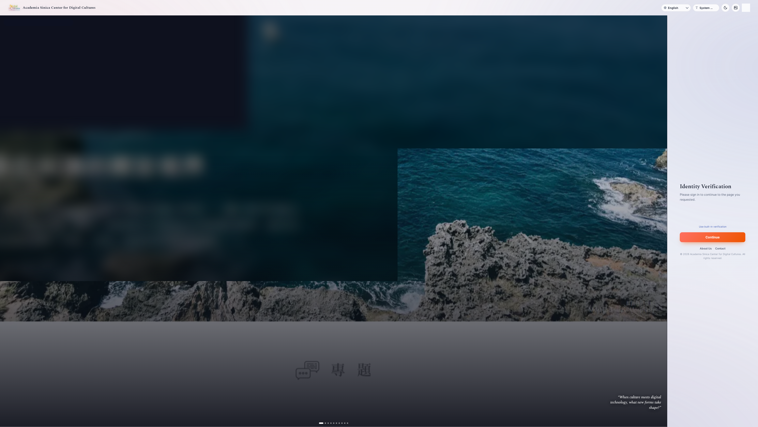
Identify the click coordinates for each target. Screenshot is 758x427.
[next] (660, 221)
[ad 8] (340, 423)
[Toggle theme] (725, 8)
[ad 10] (346, 423)
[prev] (7, 221)
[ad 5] (332, 423)
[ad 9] (343, 423)
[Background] (736, 8)
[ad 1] (321, 423)
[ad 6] (335, 423)
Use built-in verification (712, 226)
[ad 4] (329, 423)
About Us (706, 248)
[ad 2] (324, 423)
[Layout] (746, 8)
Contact (720, 248)
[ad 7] (337, 423)
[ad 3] (326, 423)
